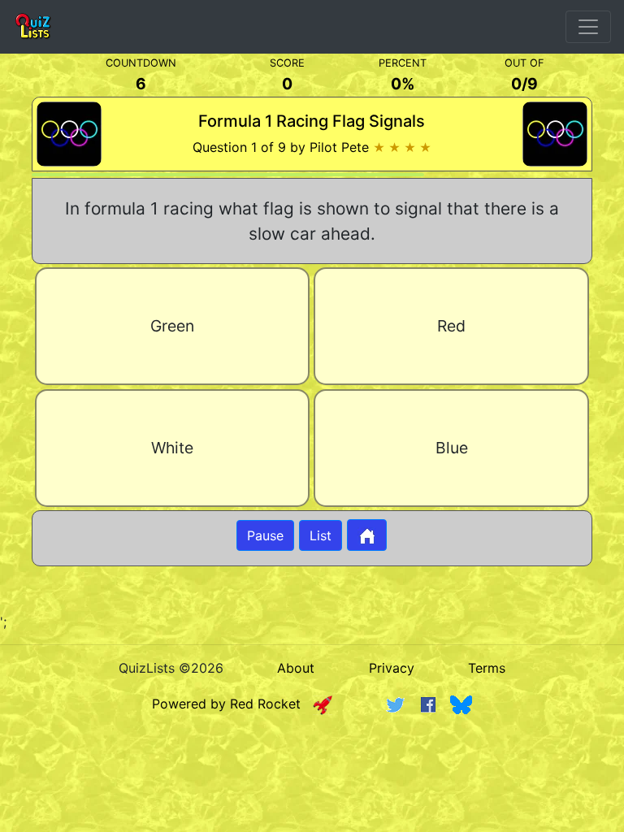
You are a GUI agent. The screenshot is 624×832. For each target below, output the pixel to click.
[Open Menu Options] (588, 27)
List (321, 535)
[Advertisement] (312, 772)
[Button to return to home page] (367, 535)
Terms (486, 668)
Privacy (391, 668)
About (295, 668)
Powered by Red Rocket (232, 704)
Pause (265, 535)
